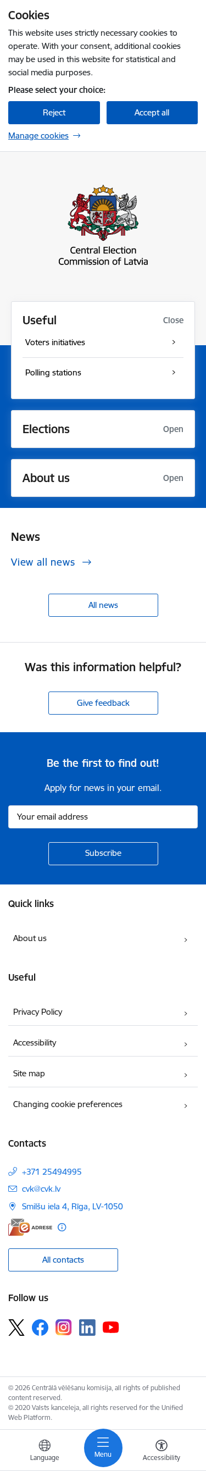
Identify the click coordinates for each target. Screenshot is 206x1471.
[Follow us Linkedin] (87, 1327)
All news (103, 605)
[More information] (62, 1227)
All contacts (63, 1259)
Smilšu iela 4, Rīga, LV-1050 (72, 1206)
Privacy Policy (37, 1012)
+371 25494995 (52, 1171)
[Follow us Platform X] (16, 1327)
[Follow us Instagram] (63, 1327)
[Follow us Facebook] (40, 1327)
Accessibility (34, 1042)
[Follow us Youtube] (111, 1327)
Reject (54, 112)
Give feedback (103, 703)
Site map (29, 1073)
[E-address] (30, 1227)
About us (30, 938)
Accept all (152, 112)
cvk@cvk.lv (41, 1189)
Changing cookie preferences (68, 1104)
